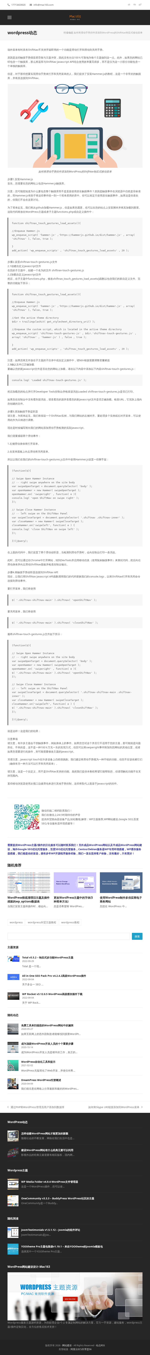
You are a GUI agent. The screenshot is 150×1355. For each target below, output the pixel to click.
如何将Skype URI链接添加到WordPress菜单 (113, 1107)
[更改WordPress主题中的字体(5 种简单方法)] (75, 882)
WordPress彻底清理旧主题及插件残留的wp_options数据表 (29, 899)
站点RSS (100, 1345)
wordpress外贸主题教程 (42, 922)
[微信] (134, 5)
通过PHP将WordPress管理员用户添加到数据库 (36, 1107)
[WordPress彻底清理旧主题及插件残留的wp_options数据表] (29, 882)
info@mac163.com (43, 4)
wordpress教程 (70, 922)
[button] (10, 17)
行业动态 (68, 32)
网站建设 (67, 1345)
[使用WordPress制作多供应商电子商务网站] (121, 882)
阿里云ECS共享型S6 (81, 1349)
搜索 (137, 936)
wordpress (16, 922)
